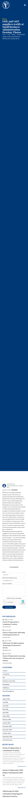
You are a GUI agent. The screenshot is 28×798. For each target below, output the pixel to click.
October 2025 (7, 733)
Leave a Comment (7, 583)
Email (9, 577)
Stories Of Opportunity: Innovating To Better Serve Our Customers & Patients (14, 659)
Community (6, 674)
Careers (5, 670)
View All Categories (8, 691)
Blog (8, 34)
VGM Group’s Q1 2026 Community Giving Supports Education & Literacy (14, 646)
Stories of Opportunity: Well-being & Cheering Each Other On (14, 634)
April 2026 (5, 712)
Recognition (6, 684)
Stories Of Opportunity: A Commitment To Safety (14, 623)
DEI (4, 677)
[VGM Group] (6, 5)
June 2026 (5, 705)
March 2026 (6, 716)
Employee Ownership (9, 681)
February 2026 (7, 719)
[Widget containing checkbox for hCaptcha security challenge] (14, 602)
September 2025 (7, 736)
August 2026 (6, 699)
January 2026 (6, 723)
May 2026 (5, 709)
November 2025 (7, 729)
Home (4, 34)
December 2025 (7, 726)
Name (4, 572)
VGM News (14, 490)
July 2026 (5, 702)
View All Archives (8, 740)
